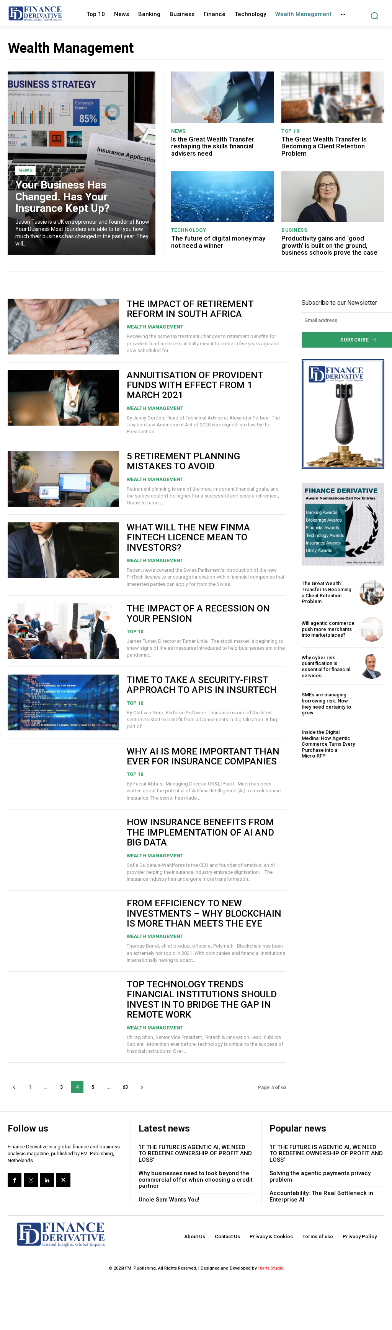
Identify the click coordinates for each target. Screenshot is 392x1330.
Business (294, 230)
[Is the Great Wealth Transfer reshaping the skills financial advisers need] (222, 97)
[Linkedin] (47, 1180)
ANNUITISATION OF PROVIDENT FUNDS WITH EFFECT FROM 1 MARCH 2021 (195, 385)
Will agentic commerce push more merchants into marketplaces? (328, 629)
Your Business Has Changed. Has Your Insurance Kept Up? (62, 197)
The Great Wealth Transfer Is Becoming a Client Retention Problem (324, 146)
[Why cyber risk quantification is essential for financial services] (371, 666)
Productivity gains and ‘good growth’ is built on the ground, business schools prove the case (329, 245)
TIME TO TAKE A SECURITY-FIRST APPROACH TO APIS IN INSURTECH (202, 685)
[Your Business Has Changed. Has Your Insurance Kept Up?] (81, 163)
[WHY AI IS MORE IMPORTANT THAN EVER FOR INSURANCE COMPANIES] (63, 774)
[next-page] (141, 1087)
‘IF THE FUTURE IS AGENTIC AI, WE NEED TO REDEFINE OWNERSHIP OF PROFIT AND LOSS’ (195, 1153)
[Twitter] (63, 1180)
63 (125, 1087)
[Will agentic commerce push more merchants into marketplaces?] (371, 629)
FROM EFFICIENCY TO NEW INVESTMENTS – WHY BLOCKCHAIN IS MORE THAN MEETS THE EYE (204, 913)
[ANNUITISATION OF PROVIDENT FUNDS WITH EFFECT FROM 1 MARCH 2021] (63, 398)
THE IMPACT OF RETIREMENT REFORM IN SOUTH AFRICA (190, 309)
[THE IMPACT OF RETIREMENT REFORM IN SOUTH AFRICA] (63, 326)
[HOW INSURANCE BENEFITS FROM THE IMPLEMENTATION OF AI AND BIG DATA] (63, 845)
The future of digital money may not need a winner (218, 241)
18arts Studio (271, 1268)
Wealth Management (155, 327)
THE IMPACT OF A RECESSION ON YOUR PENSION (198, 613)
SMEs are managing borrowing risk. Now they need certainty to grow (326, 703)
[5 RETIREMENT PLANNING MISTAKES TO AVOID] (63, 479)
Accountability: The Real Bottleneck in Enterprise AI (321, 1196)
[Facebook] (14, 1180)
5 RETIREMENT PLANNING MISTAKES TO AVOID (183, 461)
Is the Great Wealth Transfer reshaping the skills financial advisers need (212, 146)
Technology (188, 230)
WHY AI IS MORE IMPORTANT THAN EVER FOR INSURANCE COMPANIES (203, 756)
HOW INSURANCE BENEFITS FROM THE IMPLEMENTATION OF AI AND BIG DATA (200, 832)
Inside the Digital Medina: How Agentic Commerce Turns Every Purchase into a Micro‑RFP (328, 744)
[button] (374, 16)
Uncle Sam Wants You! (169, 1199)
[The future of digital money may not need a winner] (222, 196)
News (25, 170)
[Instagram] (31, 1180)
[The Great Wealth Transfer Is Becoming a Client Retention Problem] (332, 97)
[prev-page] (14, 1087)
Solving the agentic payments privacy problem (320, 1176)
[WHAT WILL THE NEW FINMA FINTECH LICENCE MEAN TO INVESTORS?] (63, 550)
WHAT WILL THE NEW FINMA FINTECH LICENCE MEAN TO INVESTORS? (188, 537)
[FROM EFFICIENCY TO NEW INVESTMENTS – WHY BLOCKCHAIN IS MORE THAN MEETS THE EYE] (63, 926)
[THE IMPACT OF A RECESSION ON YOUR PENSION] (63, 631)
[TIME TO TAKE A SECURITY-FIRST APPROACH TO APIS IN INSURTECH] (63, 702)
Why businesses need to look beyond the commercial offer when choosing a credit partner (196, 1179)
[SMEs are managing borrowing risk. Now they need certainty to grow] (371, 703)
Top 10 (290, 130)
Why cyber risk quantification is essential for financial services (326, 666)
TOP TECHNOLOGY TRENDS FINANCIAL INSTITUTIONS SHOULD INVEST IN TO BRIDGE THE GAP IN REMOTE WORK (202, 999)
